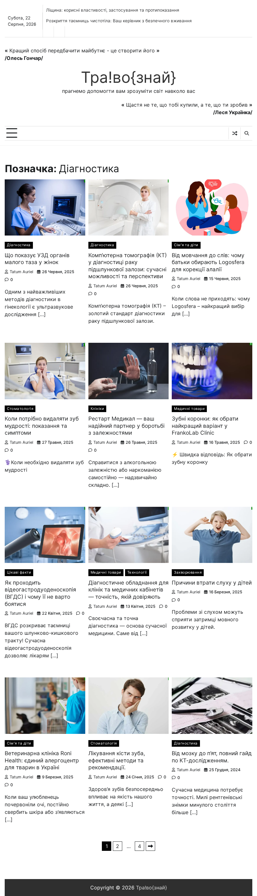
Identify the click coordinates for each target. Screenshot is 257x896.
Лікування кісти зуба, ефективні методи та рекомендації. (116, 760)
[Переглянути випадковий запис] (234, 133)
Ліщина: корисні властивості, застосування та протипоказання (112, 10)
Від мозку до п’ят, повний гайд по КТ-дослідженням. (212, 757)
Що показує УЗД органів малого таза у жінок (37, 259)
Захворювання (188, 572)
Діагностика (19, 245)
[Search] (246, 133)
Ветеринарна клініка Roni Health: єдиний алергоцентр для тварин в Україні (42, 760)
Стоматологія (20, 408)
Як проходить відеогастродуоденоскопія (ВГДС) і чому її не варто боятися (40, 593)
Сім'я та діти (186, 245)
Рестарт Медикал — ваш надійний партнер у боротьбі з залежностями (126, 425)
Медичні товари (189, 408)
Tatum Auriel (21, 271)
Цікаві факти (19, 572)
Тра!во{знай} (128, 77)
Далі (150, 846)
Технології (137, 572)
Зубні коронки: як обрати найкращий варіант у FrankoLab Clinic (205, 425)
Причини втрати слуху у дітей (212, 582)
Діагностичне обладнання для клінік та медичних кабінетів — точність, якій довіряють (128, 589)
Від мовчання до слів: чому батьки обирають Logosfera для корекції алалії (208, 262)
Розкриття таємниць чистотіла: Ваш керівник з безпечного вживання (119, 20)
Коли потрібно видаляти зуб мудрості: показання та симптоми (42, 425)
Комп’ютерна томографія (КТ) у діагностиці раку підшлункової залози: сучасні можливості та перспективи (127, 266)
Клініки (97, 408)
